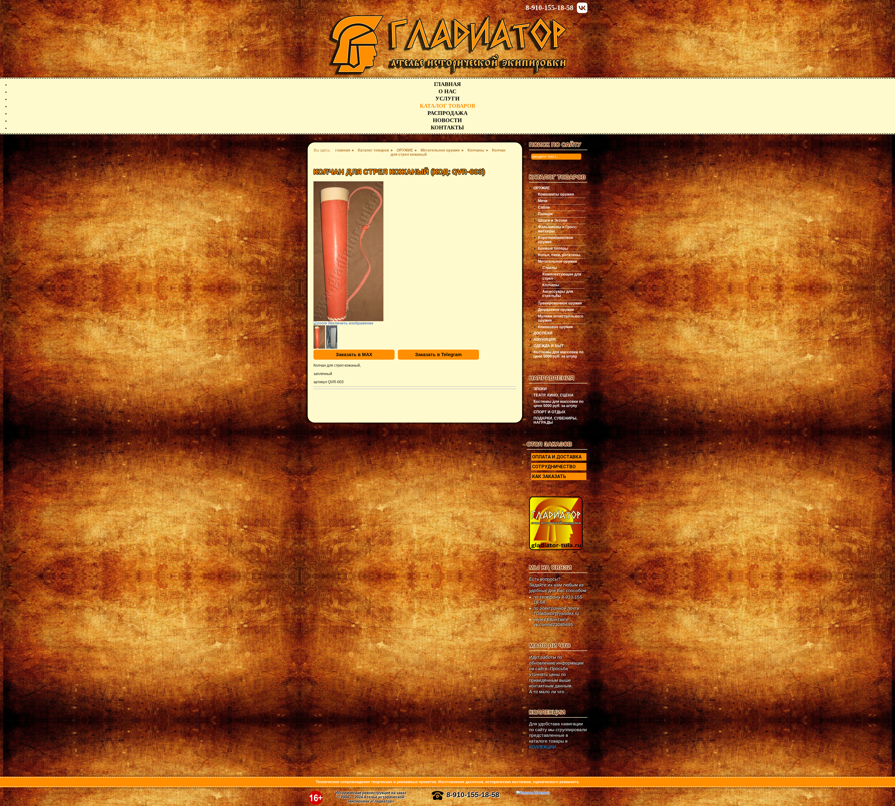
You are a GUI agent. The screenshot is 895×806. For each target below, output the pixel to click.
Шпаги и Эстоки (552, 220)
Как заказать (549, 476)
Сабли (544, 207)
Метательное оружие (557, 261)
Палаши (545, 214)
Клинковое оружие (555, 327)
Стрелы (549, 268)
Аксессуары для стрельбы (557, 293)
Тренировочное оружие (560, 303)
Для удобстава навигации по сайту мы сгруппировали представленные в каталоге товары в (558, 735)
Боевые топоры (553, 248)
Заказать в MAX (354, 354)
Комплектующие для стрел (561, 276)
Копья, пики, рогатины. (559, 255)
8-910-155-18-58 (549, 7)
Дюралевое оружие (556, 310)
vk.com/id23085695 (553, 624)
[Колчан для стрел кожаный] (319, 337)
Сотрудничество (554, 466)
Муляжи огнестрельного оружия (560, 318)
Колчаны (550, 285)
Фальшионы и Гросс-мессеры (557, 229)
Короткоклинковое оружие (555, 240)
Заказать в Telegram (438, 354)
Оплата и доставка (557, 457)
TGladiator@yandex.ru (556, 613)
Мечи (542, 201)
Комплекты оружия (556, 194)
